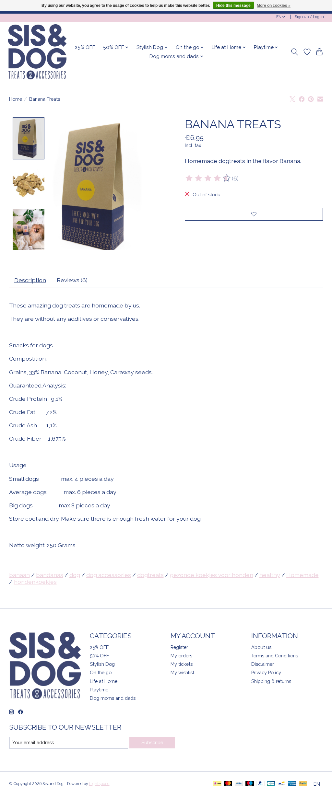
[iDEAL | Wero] (217, 784)
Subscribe (152, 742)
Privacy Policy (266, 672)
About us (261, 647)
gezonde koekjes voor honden (211, 575)
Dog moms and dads (113, 698)
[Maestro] (249, 784)
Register (179, 647)
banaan (19, 575)
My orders (181, 655)
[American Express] (292, 784)
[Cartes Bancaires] (271, 784)
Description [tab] (30, 280)
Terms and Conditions (274, 655)
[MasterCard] (228, 784)
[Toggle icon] (294, 52)
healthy (269, 575)
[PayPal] (260, 784)
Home (15, 99)
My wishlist (182, 672)
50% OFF (99, 655)
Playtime (99, 689)
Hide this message (233, 5)
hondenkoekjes (35, 581)
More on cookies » (273, 5)
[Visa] (239, 784)
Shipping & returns (271, 681)
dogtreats (150, 575)
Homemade (302, 575)
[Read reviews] (208, 178)
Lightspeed (99, 783)
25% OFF (85, 47)
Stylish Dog (102, 664)
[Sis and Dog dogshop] (37, 51)
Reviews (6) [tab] (72, 280)
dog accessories (108, 575)
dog (74, 575)
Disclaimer (262, 664)
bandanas (49, 575)
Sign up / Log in (309, 17)
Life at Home (103, 681)
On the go (101, 672)
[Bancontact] (282, 784)
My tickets (182, 664)
